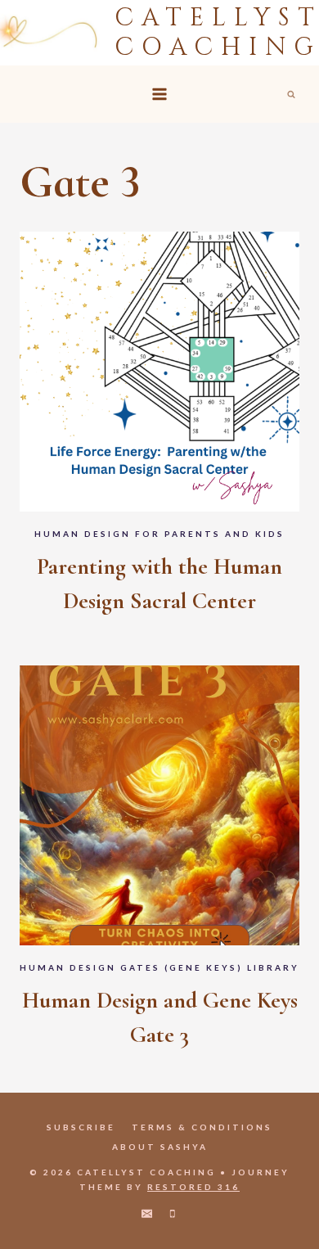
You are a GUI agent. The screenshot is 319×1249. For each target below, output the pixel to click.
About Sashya (160, 1147)
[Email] (147, 1213)
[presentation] (159, 372)
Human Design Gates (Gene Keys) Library (159, 967)
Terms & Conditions (202, 1127)
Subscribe (81, 1127)
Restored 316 (193, 1187)
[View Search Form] (291, 94)
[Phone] (172, 1213)
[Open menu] (160, 93)
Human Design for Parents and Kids (159, 534)
